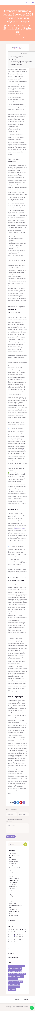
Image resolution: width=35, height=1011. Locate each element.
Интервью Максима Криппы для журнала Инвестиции (16, 957)
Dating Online (13, 872)
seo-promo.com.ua (14, 901)
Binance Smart (20, 966)
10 (14, 934)
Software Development (15, 905)
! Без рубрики (12, 853)
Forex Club (13, 59)
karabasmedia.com (14, 890)
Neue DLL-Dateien (14, 899)
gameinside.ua (13, 886)
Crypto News (12, 869)
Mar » (13, 944)
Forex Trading (13, 882)
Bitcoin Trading (13, 861)
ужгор (10, 913)
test (10, 907)
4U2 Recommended (14, 855)
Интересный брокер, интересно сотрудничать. (23, 57)
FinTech (11, 876)
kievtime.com (13, 892)
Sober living (12, 903)
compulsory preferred (14, 971)
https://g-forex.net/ (17, 449)
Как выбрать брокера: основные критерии (21, 61)
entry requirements (13, 984)
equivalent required (14, 987)
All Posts (17, 35)
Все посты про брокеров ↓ (17, 56)
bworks (20, 1008)
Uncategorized (13, 909)
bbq (10, 857)
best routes (11, 966)
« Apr (9, 944)
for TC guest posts (14, 880)
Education (12, 874)
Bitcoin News (12, 859)
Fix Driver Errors (14, 878)
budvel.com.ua (13, 865)
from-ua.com (12, 884)
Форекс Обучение (13, 915)
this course (11, 989)
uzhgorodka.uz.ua (14, 911)
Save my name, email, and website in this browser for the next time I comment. (17, 819)
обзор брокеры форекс (19, 528)
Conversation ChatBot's (15, 867)
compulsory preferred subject (16, 973)
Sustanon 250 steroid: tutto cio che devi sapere (17, 952)
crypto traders (12, 979)
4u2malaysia (17, 47)
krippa (11, 894)
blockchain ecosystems (15, 968)
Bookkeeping (12, 863)
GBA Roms (12, 888)
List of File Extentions (15, 897)
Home (11, 35)
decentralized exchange (15, 981)
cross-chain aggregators (15, 976)
